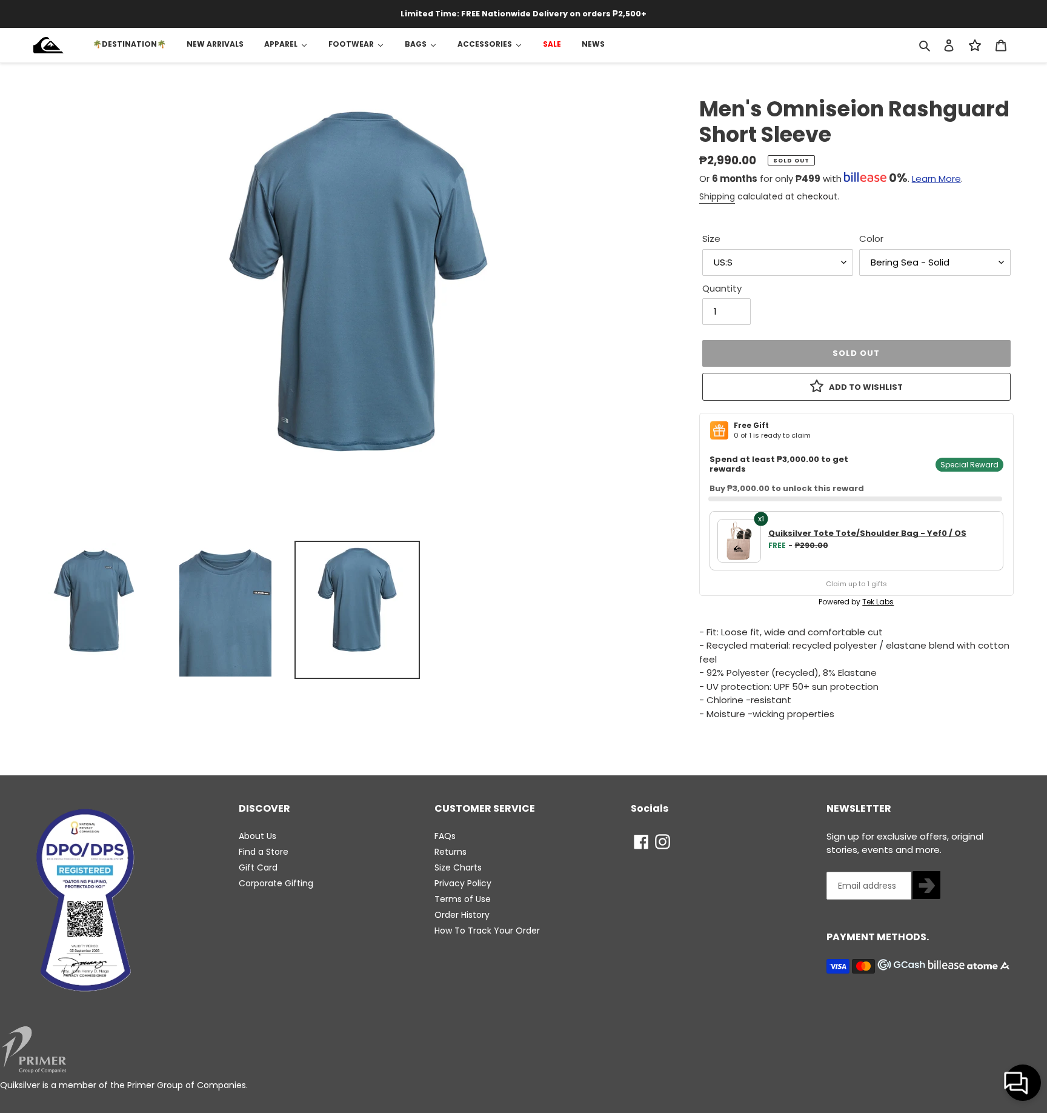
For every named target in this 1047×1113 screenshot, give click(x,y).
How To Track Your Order (487, 930)
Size (711, 238)
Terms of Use (462, 899)
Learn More (936, 178)
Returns (450, 852)
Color (871, 238)
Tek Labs (878, 602)
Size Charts (458, 867)
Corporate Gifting (276, 883)
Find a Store (263, 852)
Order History (462, 915)
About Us (257, 836)
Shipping (717, 196)
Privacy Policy (462, 883)
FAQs (445, 836)
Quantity (722, 288)
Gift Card (258, 867)
